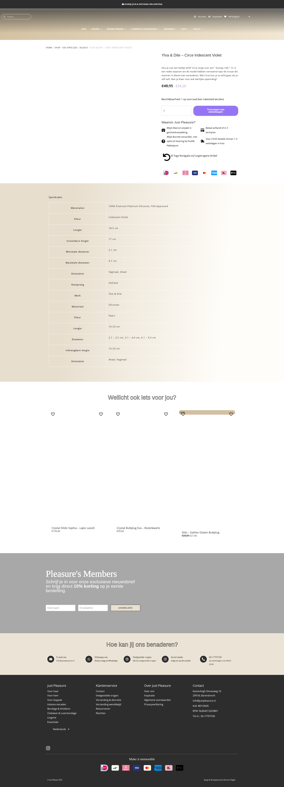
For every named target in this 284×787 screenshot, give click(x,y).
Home (49, 47)
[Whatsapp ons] (88, 659)
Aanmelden (125, 607)
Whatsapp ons (101, 657)
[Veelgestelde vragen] (127, 659)
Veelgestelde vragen (142, 657)
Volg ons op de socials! (181, 660)
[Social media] (165, 659)
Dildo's (84, 47)
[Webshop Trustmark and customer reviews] (231, 748)
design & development (212, 780)
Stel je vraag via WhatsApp (106, 660)
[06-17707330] (203, 659)
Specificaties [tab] (55, 197)
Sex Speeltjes (70, 47)
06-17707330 (215, 657)
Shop (57, 47)
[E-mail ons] (50, 659)
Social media (177, 657)
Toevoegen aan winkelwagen (215, 110)
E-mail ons (61, 657)
